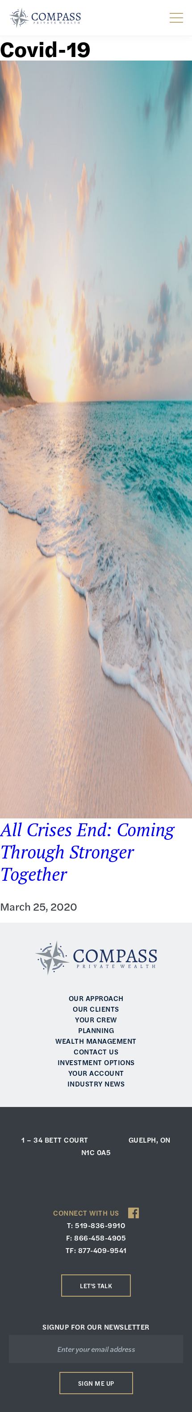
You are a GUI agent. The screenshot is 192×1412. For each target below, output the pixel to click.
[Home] (45, 18)
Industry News (96, 1083)
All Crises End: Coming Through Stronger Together (87, 852)
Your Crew (96, 1019)
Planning (96, 1030)
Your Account (96, 1073)
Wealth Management (96, 1041)
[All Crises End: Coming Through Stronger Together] (96, 439)
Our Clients (96, 1009)
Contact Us (96, 1051)
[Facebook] (133, 1213)
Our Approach (96, 998)
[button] (176, 18)
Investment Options (96, 1062)
